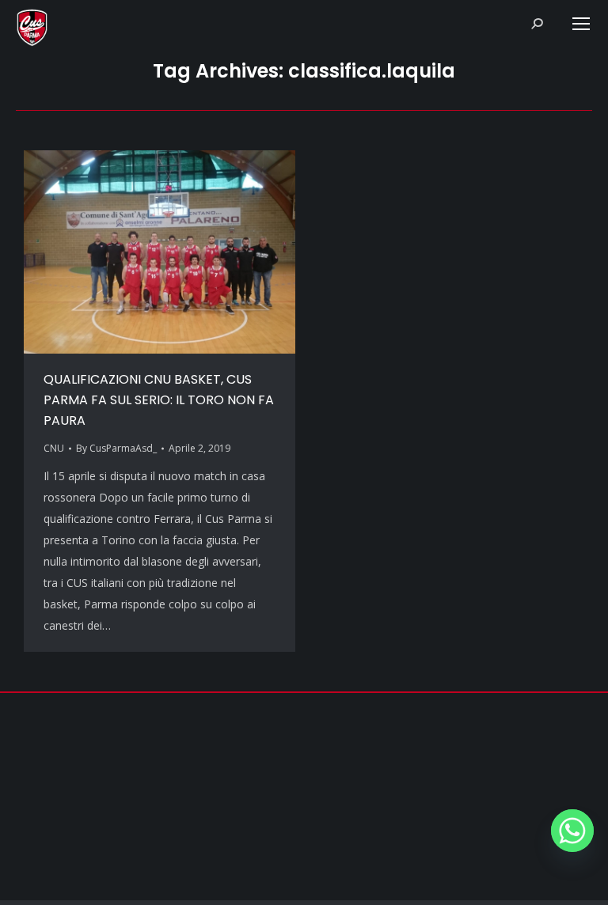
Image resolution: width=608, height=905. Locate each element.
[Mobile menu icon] (581, 24)
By (116, 448)
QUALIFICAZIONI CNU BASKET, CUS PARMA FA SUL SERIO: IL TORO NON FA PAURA (159, 400)
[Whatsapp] (572, 830)
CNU (54, 448)
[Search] (536, 24)
